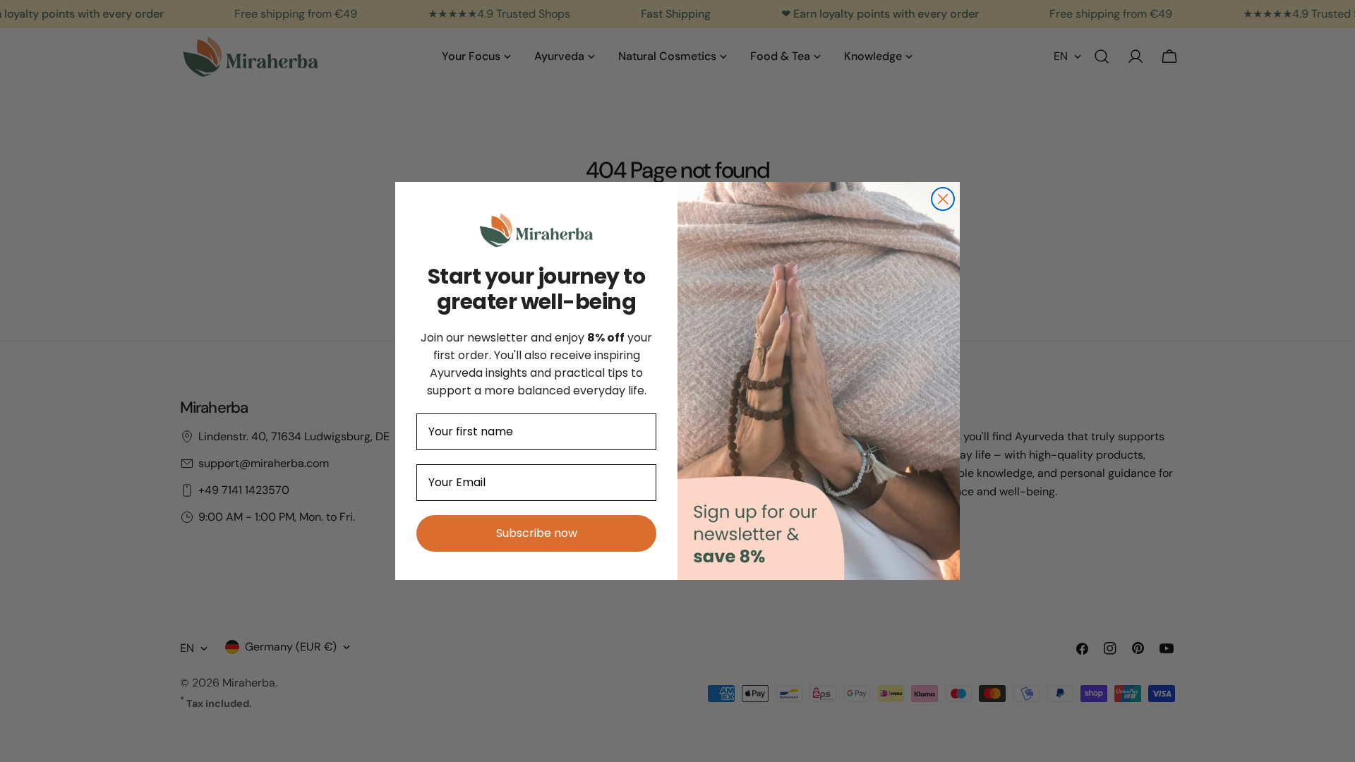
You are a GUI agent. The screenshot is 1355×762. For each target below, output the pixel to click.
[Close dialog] (943, 199)
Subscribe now (536, 533)
